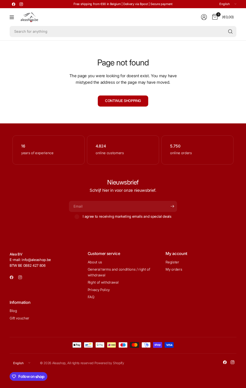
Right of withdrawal (103, 282)
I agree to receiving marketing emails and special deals (127, 216)
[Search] (230, 31)
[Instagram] (21, 4)
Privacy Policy (99, 290)
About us (95, 262)
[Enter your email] (172, 206)
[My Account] (203, 17)
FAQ (91, 297)
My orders (174, 269)
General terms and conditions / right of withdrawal (119, 272)
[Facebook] (13, 4)
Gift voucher (19, 318)
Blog (13, 311)
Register (172, 262)
